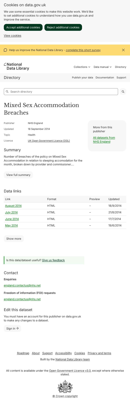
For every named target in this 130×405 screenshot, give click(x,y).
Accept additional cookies (23, 27)
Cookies (79, 353)
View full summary (18, 175)
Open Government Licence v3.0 (70, 370)
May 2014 (11, 225)
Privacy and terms (99, 353)
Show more (13, 238)
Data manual (101, 66)
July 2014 (11, 212)
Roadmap (23, 353)
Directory (120, 66)
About (36, 353)
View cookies (12, 35)
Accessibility (63, 353)
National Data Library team (72, 359)
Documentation (105, 77)
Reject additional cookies (63, 27)
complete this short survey (83, 50)
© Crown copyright (65, 396)
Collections (80, 66)
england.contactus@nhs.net (22, 285)
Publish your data (82, 77)
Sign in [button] (11, 328)
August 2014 (13, 205)
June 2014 (12, 219)
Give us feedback (53, 260)
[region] (65, 212)
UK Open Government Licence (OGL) (49, 140)
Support (121, 77)
